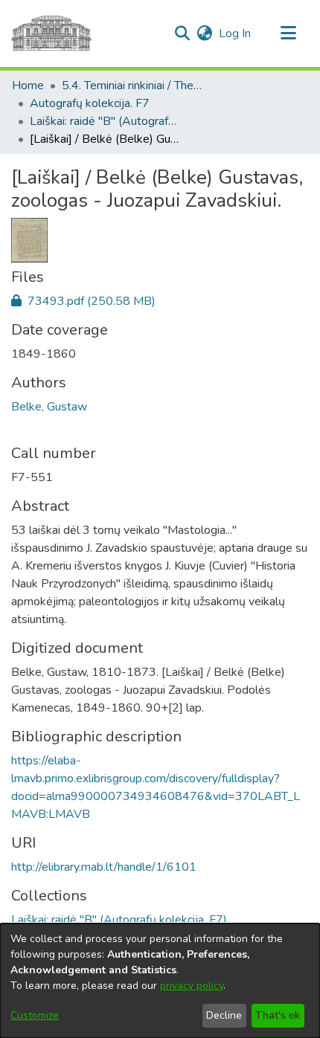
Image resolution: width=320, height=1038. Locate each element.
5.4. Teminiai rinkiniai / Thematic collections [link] (136, 85)
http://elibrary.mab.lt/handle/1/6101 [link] (103, 867)
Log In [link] (235, 33)
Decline (224, 1015)
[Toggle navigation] (288, 33)
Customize (34, 1015)
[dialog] (160, 980)
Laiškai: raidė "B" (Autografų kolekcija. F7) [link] (104, 121)
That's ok (277, 1015)
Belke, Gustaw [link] (49, 407)
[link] (83, 301)
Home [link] (28, 85)
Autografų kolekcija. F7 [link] (90, 103)
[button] (182, 33)
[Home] (51, 33)
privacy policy (191, 986)
